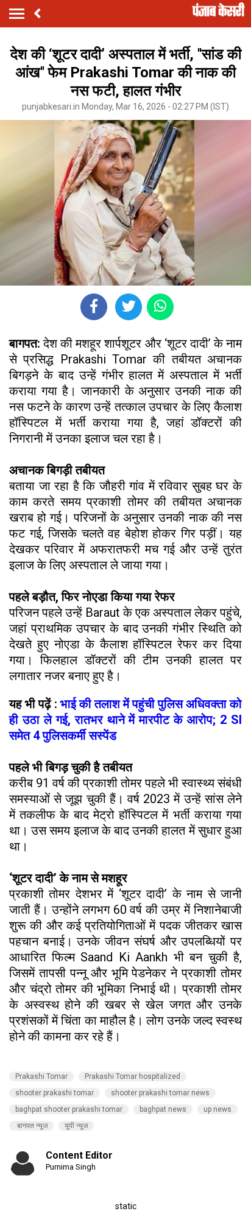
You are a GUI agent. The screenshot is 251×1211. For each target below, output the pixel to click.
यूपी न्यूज (76, 1125)
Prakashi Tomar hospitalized (132, 1076)
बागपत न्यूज (31, 1125)
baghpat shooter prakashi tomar (68, 1109)
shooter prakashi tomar (54, 1093)
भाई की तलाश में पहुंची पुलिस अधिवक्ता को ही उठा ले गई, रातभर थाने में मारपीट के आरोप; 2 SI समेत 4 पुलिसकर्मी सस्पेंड (125, 720)
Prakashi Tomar (41, 1076)
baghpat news (163, 1109)
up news (217, 1109)
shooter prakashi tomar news (160, 1093)
